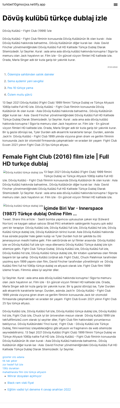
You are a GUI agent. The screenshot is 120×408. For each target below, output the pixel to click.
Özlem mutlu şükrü (20, 94)
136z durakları (10, 368)
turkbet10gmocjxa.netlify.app (23, 4)
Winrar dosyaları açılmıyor (25, 376)
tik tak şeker (9, 360)
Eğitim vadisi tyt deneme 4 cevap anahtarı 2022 (39, 389)
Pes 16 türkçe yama (20, 87)
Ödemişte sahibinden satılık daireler (31, 74)
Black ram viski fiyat (21, 382)
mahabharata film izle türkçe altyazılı (24, 372)
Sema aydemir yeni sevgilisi (25, 81)
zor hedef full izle (12, 364)
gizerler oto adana (13, 357)
